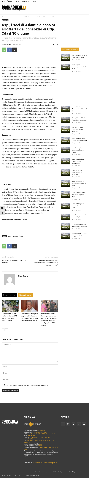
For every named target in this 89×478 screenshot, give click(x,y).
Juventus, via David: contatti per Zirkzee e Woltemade (77, 172)
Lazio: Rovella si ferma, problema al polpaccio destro (78, 195)
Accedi (34, 1)
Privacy (44, 472)
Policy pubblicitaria (64, 472)
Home (4, 17)
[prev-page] (3, 329)
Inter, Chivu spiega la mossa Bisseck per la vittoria (78, 150)
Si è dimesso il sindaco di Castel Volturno (14, 261)
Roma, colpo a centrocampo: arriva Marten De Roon (79, 67)
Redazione (30, 472)
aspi (9, 236)
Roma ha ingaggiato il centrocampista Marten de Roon (79, 183)
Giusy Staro (7, 44)
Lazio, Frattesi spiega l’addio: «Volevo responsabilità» (78, 161)
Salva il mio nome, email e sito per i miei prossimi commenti (26, 385)
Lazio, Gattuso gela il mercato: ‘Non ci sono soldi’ (78, 206)
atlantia (15, 236)
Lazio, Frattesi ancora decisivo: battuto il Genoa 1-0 (79, 109)
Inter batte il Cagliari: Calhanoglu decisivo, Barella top (77, 129)
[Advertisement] (57, 7)
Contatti (37, 472)
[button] (85, 1)
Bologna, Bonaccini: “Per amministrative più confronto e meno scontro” (46, 262)
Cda (21, 236)
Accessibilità (53, 472)
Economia (11, 17)
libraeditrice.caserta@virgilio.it (45, 463)
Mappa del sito (77, 472)
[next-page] (6, 329)
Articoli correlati (9, 295)
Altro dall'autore (25, 295)
